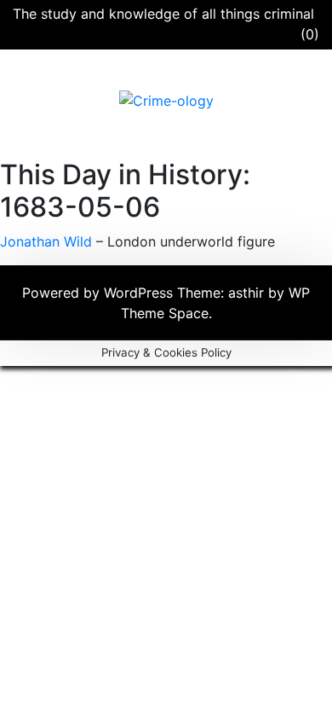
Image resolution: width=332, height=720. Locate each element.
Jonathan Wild (46, 241)
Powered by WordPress (99, 292)
